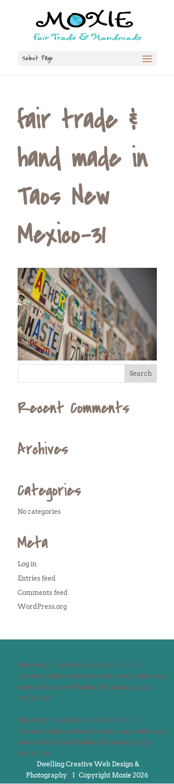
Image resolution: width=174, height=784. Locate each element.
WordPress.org (42, 606)
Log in (27, 564)
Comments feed (43, 592)
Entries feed (37, 578)
